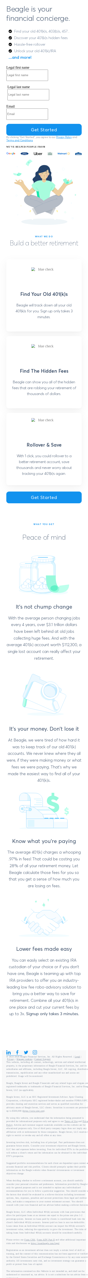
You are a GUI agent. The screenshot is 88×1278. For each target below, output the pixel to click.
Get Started (44, 497)
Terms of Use (71, 1121)
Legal (77, 1056)
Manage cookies (24, 1059)
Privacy (10, 1059)
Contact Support (42, 1059)
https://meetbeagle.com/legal (45, 1243)
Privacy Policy (64, 137)
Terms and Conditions (19, 140)
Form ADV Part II (46, 1239)
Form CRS (29, 1239)
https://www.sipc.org (33, 1111)
